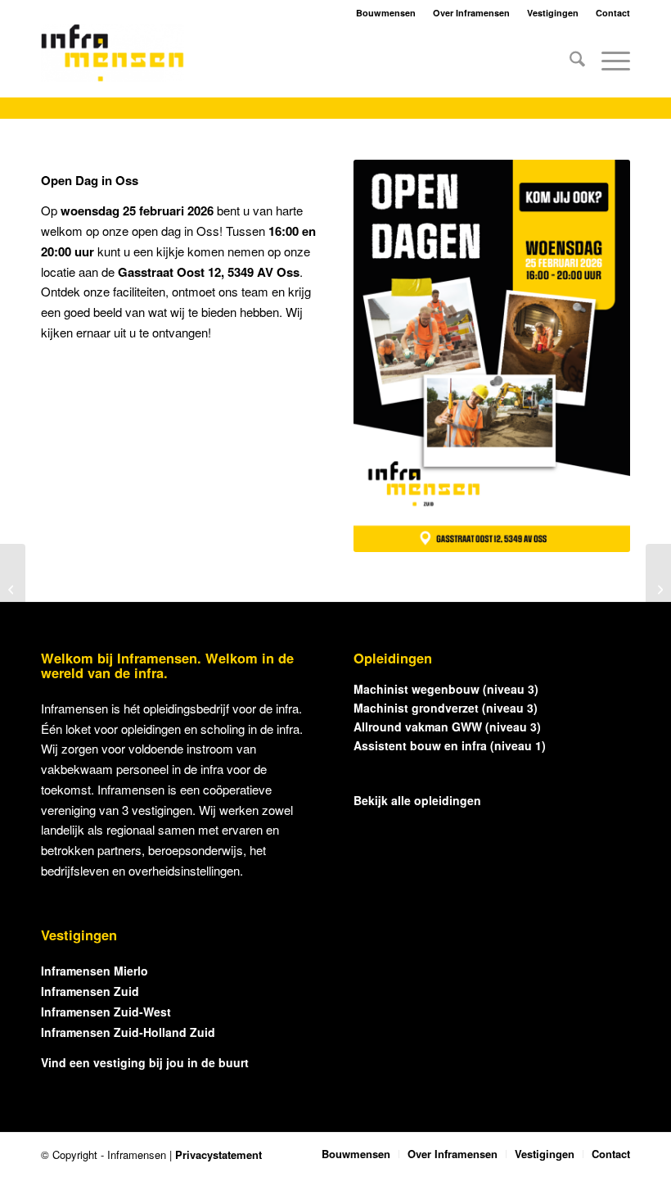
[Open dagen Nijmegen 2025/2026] (658, 589)
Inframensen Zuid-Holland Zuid (128, 1032)
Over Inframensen (471, 13)
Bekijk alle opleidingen (417, 800)
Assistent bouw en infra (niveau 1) (450, 745)
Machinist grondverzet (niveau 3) (446, 707)
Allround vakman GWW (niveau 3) (447, 726)
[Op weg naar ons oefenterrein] (12, 589)
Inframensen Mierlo (94, 970)
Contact (613, 13)
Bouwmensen (386, 13)
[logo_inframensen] (112, 60)
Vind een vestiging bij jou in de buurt (145, 1062)
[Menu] (607, 60)
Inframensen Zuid (90, 991)
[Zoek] (569, 60)
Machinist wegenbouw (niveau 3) (446, 689)
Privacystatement (218, 1154)
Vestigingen (553, 13)
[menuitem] (569, 60)
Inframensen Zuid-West (106, 1011)
